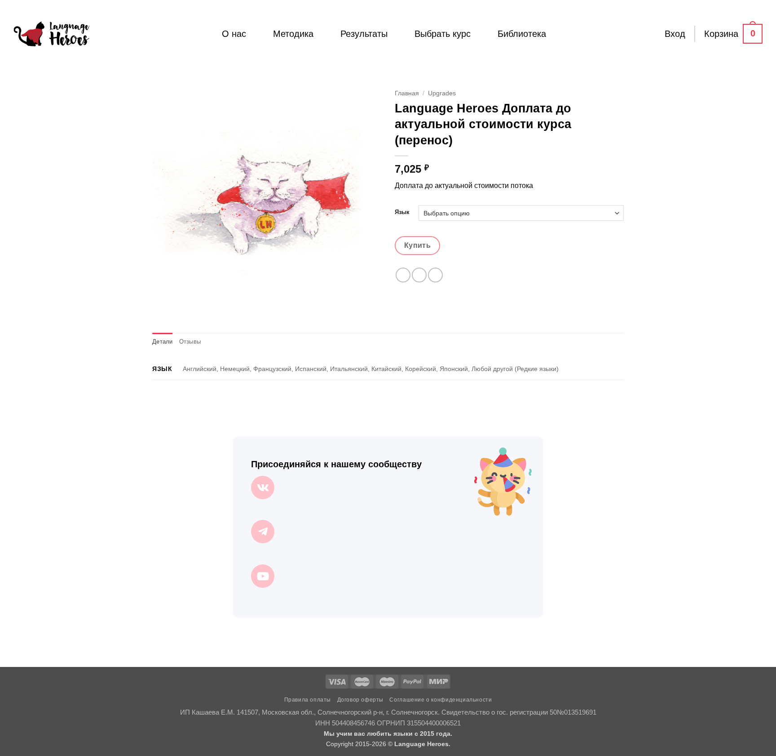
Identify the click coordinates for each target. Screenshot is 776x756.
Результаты (364, 34)
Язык (402, 212)
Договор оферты (360, 700)
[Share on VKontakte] (435, 275)
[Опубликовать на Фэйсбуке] (403, 275)
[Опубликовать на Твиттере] (419, 275)
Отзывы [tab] (190, 341)
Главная (407, 93)
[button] (675, 34)
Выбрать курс (442, 34)
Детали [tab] (162, 341)
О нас (234, 34)
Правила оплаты (307, 700)
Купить (417, 245)
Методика (293, 34)
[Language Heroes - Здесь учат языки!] (51, 33)
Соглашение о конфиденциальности (440, 700)
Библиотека (522, 34)
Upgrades (442, 93)
